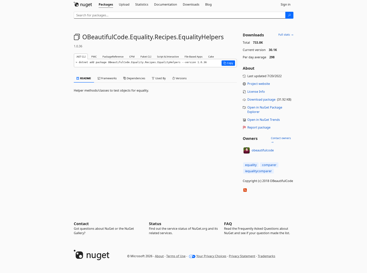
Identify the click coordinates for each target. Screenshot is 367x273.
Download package (261, 99)
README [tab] (85, 78)
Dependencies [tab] (135, 78)
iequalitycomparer (258, 171)
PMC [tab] (94, 56)
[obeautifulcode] (246, 150)
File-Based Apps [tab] (193, 56)
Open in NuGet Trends (263, 120)
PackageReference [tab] (112, 56)
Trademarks (266, 256)
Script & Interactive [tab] (168, 56)
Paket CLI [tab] (145, 56)
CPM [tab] (132, 56)
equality (251, 165)
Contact (81, 223)
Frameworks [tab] (108, 78)
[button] (228, 63)
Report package (258, 127)
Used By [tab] (160, 78)
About (159, 256)
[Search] (289, 15)
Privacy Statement (242, 256)
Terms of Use (176, 256)
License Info (256, 91)
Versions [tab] (181, 78)
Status (155, 223)
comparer (269, 165)
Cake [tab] (211, 56)
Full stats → (285, 34)
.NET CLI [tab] (81, 56)
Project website (258, 84)
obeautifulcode (263, 150)
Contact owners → (281, 140)
